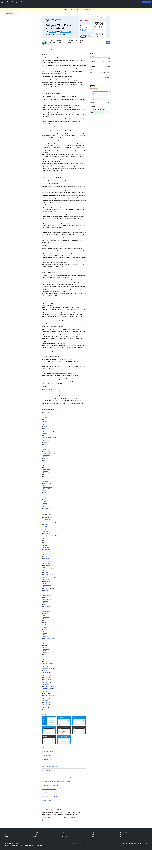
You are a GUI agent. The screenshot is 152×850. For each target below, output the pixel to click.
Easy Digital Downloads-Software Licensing (53, 577)
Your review (92, 102)
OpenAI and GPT (47, 483)
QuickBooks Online (47, 487)
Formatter (45, 601)
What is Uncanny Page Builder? (48, 770)
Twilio (44, 501)
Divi (44, 567)
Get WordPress (146, 2)
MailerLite (45, 472)
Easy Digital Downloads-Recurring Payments (53, 576)
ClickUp (45, 426)
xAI (44, 506)
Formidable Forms (47, 599)
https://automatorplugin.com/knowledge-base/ (61, 392)
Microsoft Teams (47, 478)
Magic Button (46, 649)
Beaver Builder (46, 540)
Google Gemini (46, 449)
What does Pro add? (46, 800)
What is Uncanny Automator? (48, 751)
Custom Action (46, 561)
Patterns (35, 838)
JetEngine (45, 625)
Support (63, 834)
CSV (44, 551)
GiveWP (45, 608)
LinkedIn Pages (46, 469)
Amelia (44, 529)
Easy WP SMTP (46, 579)
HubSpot (45, 462)
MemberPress (46, 661)
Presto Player (46, 690)
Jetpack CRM (46, 629)
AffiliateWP (45, 524)
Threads (45, 497)
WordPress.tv (65, 838)
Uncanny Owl (55, 44)
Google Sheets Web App (48, 453)
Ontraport (45, 481)
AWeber (45, 417)
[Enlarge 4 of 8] (54, 727)
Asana (44, 415)
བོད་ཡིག (17, 843)
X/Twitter (45, 503)
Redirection (45, 700)
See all (109, 102)
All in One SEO (46, 528)
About (6, 832)
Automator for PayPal (48, 535)
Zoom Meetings (46, 510)
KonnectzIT (46, 634)
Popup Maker (46, 684)
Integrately (45, 622)
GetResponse (46, 442)
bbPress (45, 542)
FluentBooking (46, 593)
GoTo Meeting (46, 455)
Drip (44, 435)
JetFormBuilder (46, 627)
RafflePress (45, 697)
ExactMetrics (46, 588)
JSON (44, 631)
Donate (93, 836)
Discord (45, 433)
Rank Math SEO (46, 698)
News (6, 834)
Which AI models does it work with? (49, 766)
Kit (44, 467)
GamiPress (45, 604)
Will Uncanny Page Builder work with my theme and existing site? (56, 781)
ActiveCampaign (46, 412)
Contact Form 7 (46, 560)
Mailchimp (45, 471)
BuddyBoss (45, 545)
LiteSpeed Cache (47, 643)
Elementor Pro (46, 581)
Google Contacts (47, 447)
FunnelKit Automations (48, 537)
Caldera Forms (46, 549)
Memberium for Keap (47, 658)
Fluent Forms (46, 590)
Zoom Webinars (46, 512)
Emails (44, 583)
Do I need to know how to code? (49, 789)
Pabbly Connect (46, 677)
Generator (45, 606)
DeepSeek (45, 431)
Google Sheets (46, 451)
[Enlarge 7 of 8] (54, 737)
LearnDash (45, 636)
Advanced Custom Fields (48, 522)
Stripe (44, 494)
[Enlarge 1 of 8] (54, 717)
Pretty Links (46, 691)
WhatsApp (45, 504)
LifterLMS (45, 641)
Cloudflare (45, 556)
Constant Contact (47, 430)
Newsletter (45, 672)
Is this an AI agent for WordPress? (49, 762)
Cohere (44, 428)
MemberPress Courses (48, 663)
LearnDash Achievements (48, 638)
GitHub (44, 444)
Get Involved (93, 832)
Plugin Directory (8, 5)
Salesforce (45, 488)
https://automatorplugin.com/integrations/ (59, 391)
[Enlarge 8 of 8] (69, 737)
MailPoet (45, 650)
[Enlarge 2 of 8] (69, 717)
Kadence (45, 633)
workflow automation (106, 77)
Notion (44, 479)
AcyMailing (45, 517)
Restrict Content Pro (47, 702)
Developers (64, 836)
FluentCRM (45, 597)
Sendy (44, 490)
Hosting (6, 836)
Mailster (45, 652)
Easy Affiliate (46, 572)
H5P (44, 615)
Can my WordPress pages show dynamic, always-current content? (56, 777)
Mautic (44, 474)
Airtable (45, 526)
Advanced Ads (46, 519)
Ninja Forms (45, 674)
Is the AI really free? (46, 755)
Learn (63, 832)
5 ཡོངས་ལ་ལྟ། (108, 69)
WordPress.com (123, 832)
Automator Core (46, 533)
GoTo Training (46, 456)
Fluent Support (46, 592)
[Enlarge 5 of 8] (69, 727)
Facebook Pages (47, 440)
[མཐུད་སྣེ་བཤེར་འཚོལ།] (17, 13)
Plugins (34, 836)
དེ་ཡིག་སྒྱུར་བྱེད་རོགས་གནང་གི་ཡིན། (85, 9)
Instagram (45, 463)
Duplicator (45, 570)
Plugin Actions (46, 682)
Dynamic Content (47, 569)
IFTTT (44, 620)
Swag (92, 838)
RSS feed (45, 704)
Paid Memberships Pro (48, 679)
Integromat (45, 624)
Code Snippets (46, 558)
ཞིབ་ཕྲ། (44, 48)
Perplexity (45, 485)
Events (92, 834)
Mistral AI (45, 476)
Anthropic (45, 414)
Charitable (45, 554)
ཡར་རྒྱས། (55, 48)
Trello (44, 499)
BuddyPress (46, 547)
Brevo (44, 423)
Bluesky (45, 421)
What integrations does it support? (49, 796)
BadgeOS (45, 538)
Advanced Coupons (47, 521)
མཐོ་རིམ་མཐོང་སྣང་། (93, 80)
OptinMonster (46, 675)
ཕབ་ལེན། (108, 42)
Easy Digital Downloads (48, 574)
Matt (121, 834)
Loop (44, 645)
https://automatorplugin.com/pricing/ (49, 383)
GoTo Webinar (46, 458)
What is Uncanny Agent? (47, 759)
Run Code (45, 707)
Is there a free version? (47, 804)
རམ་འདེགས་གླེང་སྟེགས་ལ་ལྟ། (94, 115)
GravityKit (45, 611)
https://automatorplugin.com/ (53, 389)
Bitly (44, 419)
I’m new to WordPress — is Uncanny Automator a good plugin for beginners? (58, 792)
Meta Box (45, 665)
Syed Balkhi (46, 820)
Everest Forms (46, 586)
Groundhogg (46, 613)
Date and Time (46, 563)
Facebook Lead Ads (47, 439)
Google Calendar (47, 446)
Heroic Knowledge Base (48, 618)
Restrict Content (47, 706)
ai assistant (108, 72)
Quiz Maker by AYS (47, 695)
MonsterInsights (46, 668)
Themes (35, 834)
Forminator (45, 602)
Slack (44, 492)
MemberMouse (46, 659)
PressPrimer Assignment (48, 686)
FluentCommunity (47, 595)
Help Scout (45, 460)
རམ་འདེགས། (108, 48)
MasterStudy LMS (47, 656)
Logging (45, 647)
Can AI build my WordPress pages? (49, 774)
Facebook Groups (47, 437)
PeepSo (45, 681)
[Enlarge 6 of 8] (84, 727)
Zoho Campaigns (47, 508)
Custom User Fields (47, 553)
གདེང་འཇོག (50, 48)
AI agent (103, 72)
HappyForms (46, 617)
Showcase (35, 832)
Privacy (6, 838)
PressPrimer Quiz (47, 688)
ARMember (45, 531)
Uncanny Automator (70, 817)
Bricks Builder (46, 544)
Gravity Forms (46, 609)
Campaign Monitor (47, 424)
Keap (44, 465)
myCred (45, 670)
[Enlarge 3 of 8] (84, 717)
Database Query (46, 565)
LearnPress (45, 640)
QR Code (45, 693)
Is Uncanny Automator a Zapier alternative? (51, 785)
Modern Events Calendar (48, 666)
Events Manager (47, 585)
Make (44, 654)
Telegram (45, 495)
